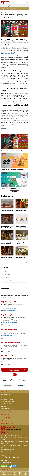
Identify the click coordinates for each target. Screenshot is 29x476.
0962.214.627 (13, 308)
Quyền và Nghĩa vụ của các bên (8, 408)
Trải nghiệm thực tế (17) (6, 281)
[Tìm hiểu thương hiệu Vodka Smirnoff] (14, 179)
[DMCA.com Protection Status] (4, 466)
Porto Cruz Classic (9, 53)
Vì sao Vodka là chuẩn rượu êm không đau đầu (7, 258)
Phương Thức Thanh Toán (6, 403)
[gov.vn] (13, 466)
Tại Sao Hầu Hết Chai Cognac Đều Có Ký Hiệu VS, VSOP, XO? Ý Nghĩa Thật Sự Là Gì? (21, 227)
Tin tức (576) (4, 271)
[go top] (27, 466)
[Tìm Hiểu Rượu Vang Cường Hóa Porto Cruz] (14, 141)
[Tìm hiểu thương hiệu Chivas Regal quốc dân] (14, 160)
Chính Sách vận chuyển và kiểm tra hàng (9, 396)
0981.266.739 (6, 362)
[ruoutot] (8, 2)
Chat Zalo (20, 474)
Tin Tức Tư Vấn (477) (5, 278)
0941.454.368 (6, 308)
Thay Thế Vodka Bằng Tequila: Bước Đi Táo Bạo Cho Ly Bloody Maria (21, 211)
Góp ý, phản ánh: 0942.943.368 (7, 449)
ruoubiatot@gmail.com (9, 310)
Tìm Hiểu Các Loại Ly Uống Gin (20, 242)
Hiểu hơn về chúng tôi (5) (7, 284)
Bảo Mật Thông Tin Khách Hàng (8, 401)
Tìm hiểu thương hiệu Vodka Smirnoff (10, 188)
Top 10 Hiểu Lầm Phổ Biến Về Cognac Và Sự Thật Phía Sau (7, 211)
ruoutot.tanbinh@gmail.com (10, 338)
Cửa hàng (9, 474)
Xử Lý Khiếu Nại (4, 406)
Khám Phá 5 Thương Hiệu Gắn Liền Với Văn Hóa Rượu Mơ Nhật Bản (7, 242)
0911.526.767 (6, 336)
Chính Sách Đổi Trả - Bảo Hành (7, 399)
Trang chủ (3, 8)
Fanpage (14, 474)
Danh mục (4, 474)
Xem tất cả (14, 192)
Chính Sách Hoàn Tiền (5, 394)
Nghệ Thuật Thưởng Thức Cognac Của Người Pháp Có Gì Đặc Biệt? (7, 227)
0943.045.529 (13, 322)
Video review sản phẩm (11, 8)
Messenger (25, 474)
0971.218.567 (12, 336)
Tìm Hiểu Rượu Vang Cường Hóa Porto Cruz (12, 151)
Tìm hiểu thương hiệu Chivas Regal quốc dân (12, 169)
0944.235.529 (6, 322)
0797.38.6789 (6, 349)
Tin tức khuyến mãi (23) (6, 274)
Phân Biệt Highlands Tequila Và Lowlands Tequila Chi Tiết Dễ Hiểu (21, 258)
